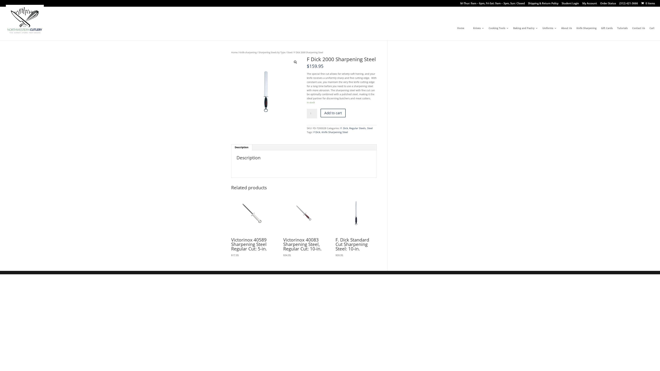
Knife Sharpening (586, 28)
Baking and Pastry (524, 28)
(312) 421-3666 (628, 3)
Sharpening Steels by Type (271, 52)
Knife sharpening (248, 52)
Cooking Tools (497, 28)
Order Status (608, 3)
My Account (589, 3)
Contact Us (638, 28)
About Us (566, 28)
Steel (289, 52)
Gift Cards (607, 28)
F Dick (317, 132)
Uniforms (547, 28)
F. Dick (344, 128)
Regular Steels (357, 128)
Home (460, 28)
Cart (652, 28)
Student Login (570, 3)
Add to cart (333, 113)
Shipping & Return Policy (543, 3)
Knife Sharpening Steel (335, 132)
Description (241, 147)
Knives (477, 28)
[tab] (241, 147)
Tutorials (622, 28)
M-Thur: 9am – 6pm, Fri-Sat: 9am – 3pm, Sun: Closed (492, 3)
